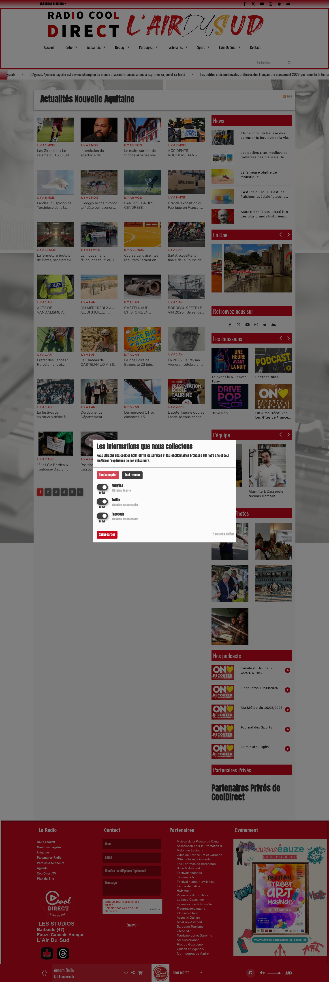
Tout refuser (132, 475)
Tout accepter (108, 475)
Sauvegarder (107, 534)
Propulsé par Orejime (223, 534)
